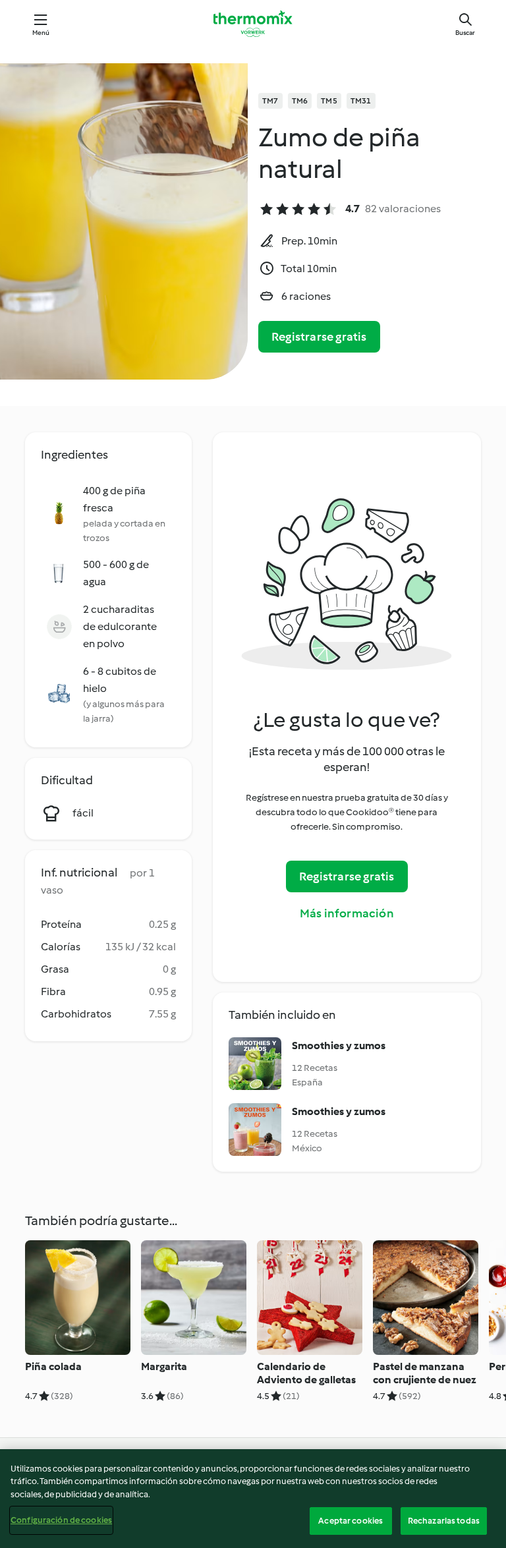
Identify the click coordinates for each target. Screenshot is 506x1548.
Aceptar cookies (350, 1521)
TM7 (270, 100)
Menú (41, 32)
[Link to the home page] (253, 24)
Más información (347, 913)
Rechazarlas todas (444, 1521)
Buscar (465, 32)
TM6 (300, 100)
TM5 (329, 100)
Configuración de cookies (61, 1520)
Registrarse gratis (319, 337)
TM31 (361, 100)
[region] (253, 1498)
